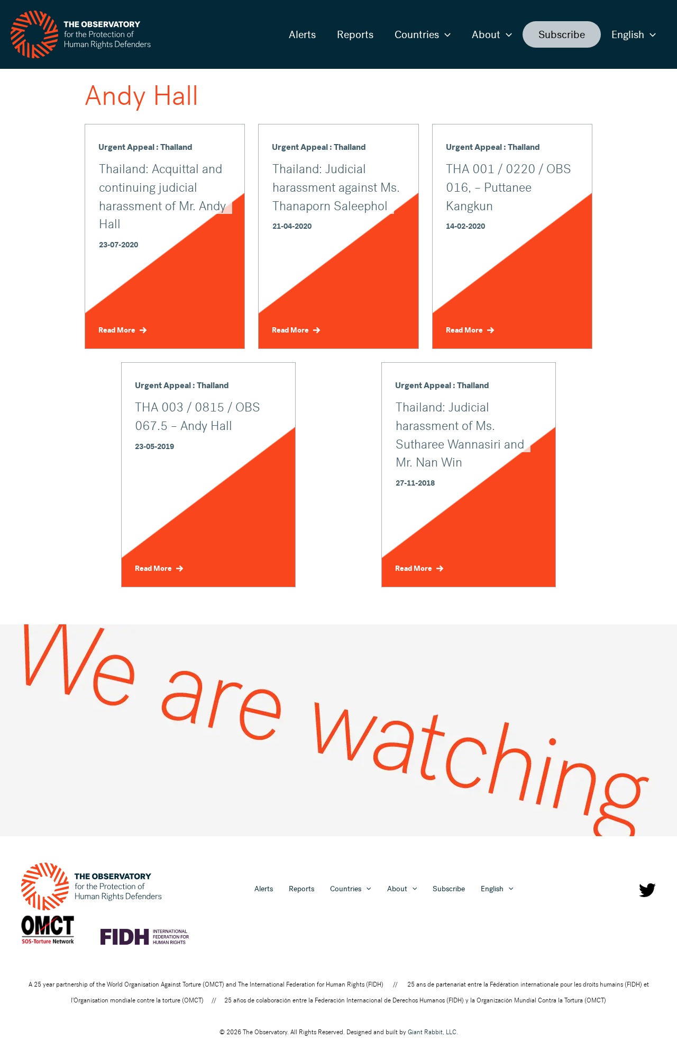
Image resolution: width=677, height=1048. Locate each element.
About (486, 34)
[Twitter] (647, 890)
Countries (417, 34)
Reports (355, 34)
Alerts (302, 34)
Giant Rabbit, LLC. (433, 1032)
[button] (445, 34)
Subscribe (561, 34)
